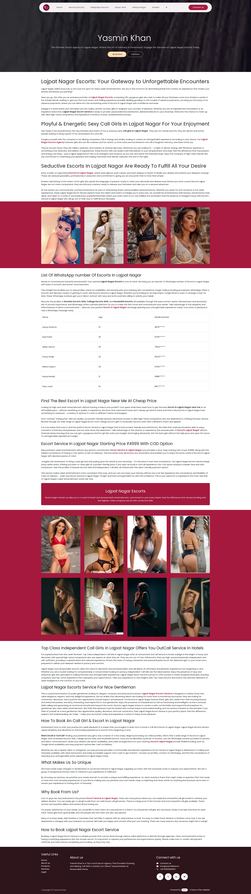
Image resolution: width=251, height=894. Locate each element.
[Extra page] (184, 876)
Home (44, 860)
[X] (168, 876)
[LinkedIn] (176, 876)
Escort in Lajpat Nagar (115, 307)
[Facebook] (160, 876)
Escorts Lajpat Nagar (162, 741)
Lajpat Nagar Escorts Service (157, 693)
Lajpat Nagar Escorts (102, 97)
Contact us (165, 863)
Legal (43, 872)
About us (45, 863)
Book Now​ (117, 54)
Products (45, 866)
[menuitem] (59, 7)
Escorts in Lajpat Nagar (81, 173)
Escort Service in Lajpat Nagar (126, 450)
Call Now (135, 54)
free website (204, 889)
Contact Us (198, 7)
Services (45, 869)
